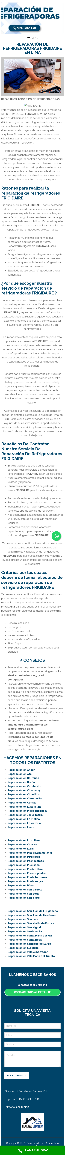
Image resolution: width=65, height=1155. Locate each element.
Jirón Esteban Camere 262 (31, 1091)
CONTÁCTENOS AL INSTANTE (32, 992)
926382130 (22, 1107)
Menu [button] (35, 38)
